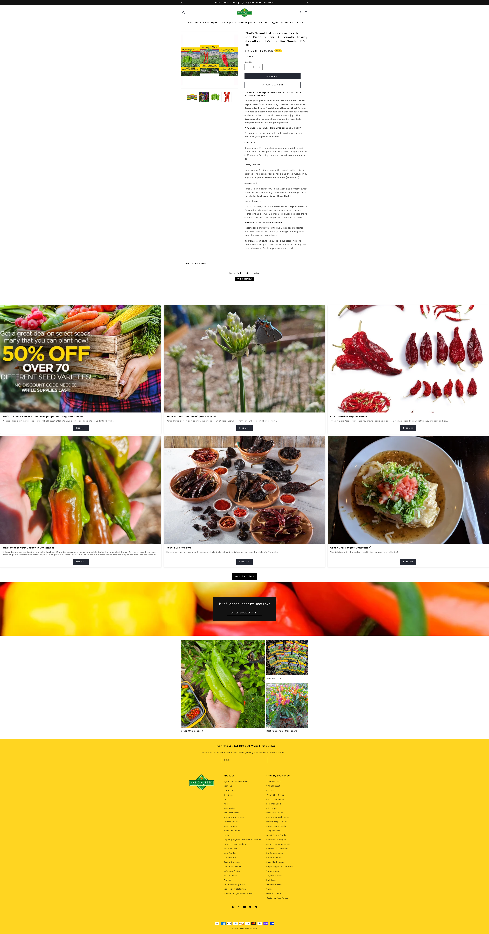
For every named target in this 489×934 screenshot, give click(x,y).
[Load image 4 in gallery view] (226, 97)
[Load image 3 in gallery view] (215, 97)
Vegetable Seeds (274, 875)
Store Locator (230, 857)
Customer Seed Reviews (278, 898)
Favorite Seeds (231, 822)
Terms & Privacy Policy (234, 884)
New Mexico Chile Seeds (277, 817)
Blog (226, 804)
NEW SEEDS (272, 678)
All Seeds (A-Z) (273, 781)
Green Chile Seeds (190, 731)
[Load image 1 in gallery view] (192, 97)
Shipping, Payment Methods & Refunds (242, 839)
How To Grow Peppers (234, 817)
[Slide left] (183, 97)
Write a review (244, 278)
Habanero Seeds (274, 857)
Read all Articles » (244, 576)
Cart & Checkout (232, 862)
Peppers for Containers (277, 848)
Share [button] (250, 56)
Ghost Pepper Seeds (276, 835)
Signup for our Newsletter (236, 781)
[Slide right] (235, 97)
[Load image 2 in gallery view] (204, 97)
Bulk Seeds (271, 880)
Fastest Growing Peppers (278, 844)
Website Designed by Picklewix (238, 893)
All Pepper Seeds (231, 812)
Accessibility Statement (235, 889)
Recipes (227, 835)
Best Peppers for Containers (281, 731)
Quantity (248, 62)
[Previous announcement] (182, 2)
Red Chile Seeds (274, 804)
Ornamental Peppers (276, 839)
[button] (183, 12)
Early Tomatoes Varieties (235, 844)
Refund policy (230, 875)
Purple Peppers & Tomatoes (279, 866)
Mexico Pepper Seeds (276, 822)
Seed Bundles (230, 853)
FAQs (226, 799)
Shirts (269, 889)
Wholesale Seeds (232, 830)
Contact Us (229, 790)
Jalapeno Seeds (273, 830)
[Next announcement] (307, 2)
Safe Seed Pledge (232, 871)
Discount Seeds (231, 848)
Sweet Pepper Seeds (276, 826)
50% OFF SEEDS (273, 786)
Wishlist (227, 880)
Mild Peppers (272, 808)
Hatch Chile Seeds (275, 799)
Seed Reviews (230, 808)
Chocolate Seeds (274, 812)
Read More (81, 428)
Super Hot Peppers (275, 862)
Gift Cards (228, 795)
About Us (228, 786)
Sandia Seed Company (248, 928)
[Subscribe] (264, 760)
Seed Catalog (230, 826)
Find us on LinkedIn (232, 866)
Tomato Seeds (273, 871)
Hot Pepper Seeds (274, 853)
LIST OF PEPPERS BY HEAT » (244, 612)
